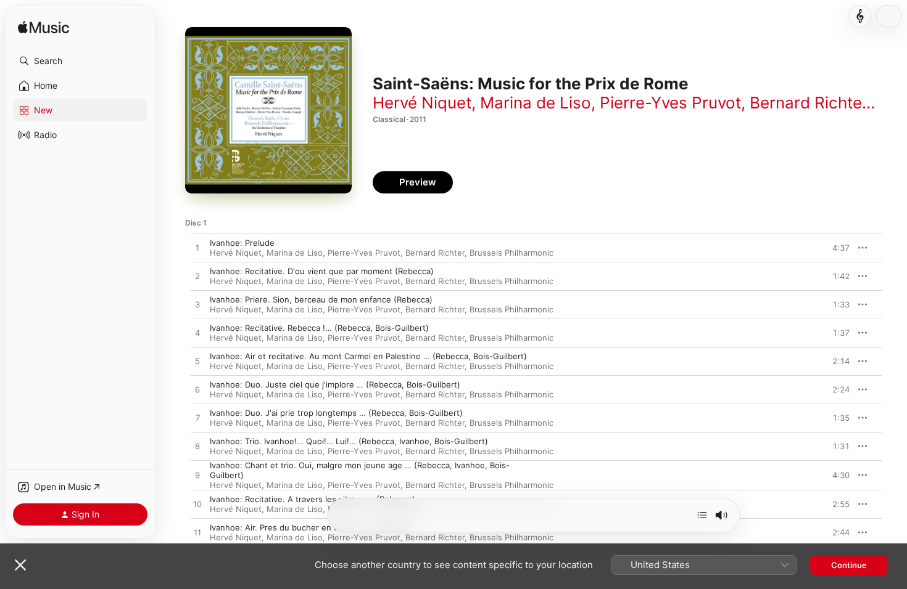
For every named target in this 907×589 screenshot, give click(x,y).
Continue (849, 565)
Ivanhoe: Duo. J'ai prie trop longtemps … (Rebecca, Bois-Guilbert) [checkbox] (336, 413)
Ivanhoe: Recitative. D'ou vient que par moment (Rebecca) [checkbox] (322, 271)
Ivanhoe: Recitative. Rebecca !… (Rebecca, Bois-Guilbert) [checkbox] (319, 328)
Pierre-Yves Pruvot (670, 102)
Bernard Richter (808, 102)
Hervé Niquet (422, 102)
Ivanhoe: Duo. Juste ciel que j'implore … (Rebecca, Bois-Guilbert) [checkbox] (335, 384)
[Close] (20, 565)
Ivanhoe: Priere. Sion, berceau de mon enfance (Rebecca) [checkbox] (321, 299)
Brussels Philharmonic (511, 253)
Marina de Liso (535, 102)
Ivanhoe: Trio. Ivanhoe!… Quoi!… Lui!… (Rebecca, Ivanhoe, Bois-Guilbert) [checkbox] (349, 441)
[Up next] (702, 515)
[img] (43, 28)
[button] (80, 61)
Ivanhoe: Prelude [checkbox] (242, 243)
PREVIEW (836, 247)
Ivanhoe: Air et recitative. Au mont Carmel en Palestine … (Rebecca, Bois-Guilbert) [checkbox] (368, 356)
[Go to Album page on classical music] (860, 16)
